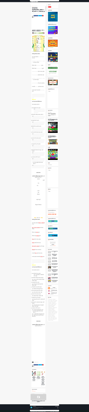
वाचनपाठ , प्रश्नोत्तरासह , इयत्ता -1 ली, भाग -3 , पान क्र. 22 (38, 377)
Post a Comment (33, 391)
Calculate (49, 115)
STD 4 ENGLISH (53, 303)
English (53, 300)
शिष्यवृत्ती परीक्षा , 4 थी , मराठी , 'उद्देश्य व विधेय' (54, 258)
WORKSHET (52, 304)
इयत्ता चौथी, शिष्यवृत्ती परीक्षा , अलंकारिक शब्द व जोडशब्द (54, 277)
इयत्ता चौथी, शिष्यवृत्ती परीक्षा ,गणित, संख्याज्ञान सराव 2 (54, 264)
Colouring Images (50, 164)
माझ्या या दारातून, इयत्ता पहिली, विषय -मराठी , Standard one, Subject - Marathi (34, 378)
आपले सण (55, 304)
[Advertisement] (44, 24)
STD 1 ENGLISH (55, 301)
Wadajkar (54, 287)
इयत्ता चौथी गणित (52, 306)
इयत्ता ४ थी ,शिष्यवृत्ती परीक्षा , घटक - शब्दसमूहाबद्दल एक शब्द (54, 275)
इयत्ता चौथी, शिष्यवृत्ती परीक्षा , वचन (54, 251)
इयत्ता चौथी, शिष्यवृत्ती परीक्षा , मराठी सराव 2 (54, 267)
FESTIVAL (56, 300)
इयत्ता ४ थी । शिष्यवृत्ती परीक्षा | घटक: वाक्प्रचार (54, 261)
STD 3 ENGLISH (49, 303)
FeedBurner (54, 245)
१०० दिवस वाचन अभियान (50, 299)
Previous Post (33, 393)
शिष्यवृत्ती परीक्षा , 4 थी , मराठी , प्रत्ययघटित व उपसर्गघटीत (54, 255)
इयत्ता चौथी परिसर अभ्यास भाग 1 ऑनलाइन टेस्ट (51, 305)
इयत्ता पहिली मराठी (35, 6)
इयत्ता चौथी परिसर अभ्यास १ (50, 307)
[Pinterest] (42, 15)
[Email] (32, 17)
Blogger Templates (35, 411)
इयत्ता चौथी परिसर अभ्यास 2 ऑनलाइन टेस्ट (51, 308)
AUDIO (49, 300)
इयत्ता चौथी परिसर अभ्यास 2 (55, 307)
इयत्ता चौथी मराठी (49, 306)
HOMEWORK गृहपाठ (34, 1)
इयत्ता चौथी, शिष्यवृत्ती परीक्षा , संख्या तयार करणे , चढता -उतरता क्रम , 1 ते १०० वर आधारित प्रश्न (54, 270)
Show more (44, 369)
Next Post (44, 393)
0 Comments (43, 13)
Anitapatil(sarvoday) (54, 290)
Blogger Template (43, 411)
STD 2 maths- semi (53, 302)
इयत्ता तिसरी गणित (49, 309)
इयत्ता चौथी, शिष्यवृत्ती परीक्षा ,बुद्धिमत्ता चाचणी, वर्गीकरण (38, 401)
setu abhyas (51, 301)
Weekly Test (49, 304)
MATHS (49, 301)
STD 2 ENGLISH (49, 302)
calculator (51, 300)
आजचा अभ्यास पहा (52, 214)
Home (32, 6)
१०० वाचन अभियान (54, 299)
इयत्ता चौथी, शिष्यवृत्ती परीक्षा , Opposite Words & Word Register (54, 281)
